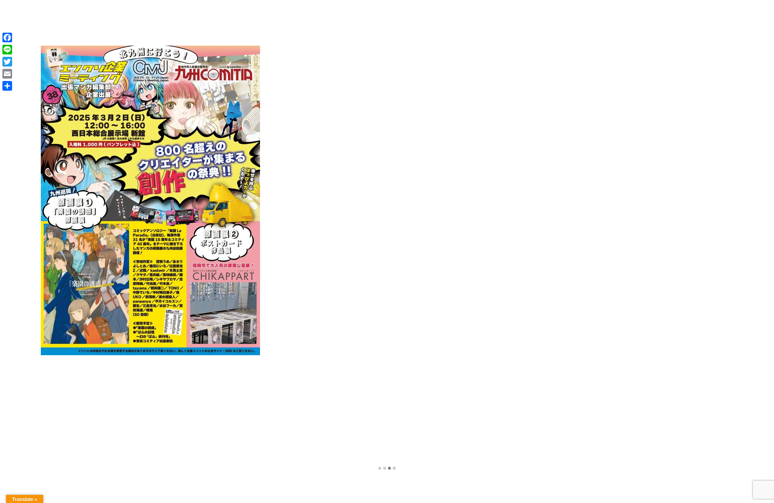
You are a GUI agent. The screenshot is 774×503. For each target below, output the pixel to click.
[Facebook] (7, 37)
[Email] (7, 74)
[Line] (7, 50)
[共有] (7, 86)
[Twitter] (7, 62)
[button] (379, 468)
